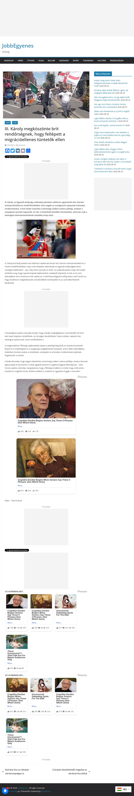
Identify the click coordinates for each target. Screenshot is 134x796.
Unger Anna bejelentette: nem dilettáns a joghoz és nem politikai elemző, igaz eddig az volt (112, 135)
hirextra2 (21, 145)
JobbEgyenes (18, 45)
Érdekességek (117, 60)
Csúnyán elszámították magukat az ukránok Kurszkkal (69, 771)
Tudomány (88, 60)
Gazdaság (64, 60)
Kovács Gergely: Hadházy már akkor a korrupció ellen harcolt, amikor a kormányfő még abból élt (112, 162)
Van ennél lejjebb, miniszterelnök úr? (109, 125)
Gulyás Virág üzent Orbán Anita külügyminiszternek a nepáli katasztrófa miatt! (110, 83)
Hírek (20, 60)
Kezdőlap (9, 60)
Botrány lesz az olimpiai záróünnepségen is (17, 771)
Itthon (30, 60)
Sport (76, 60)
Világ (41, 60)
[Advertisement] (67, 18)
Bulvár (51, 60)
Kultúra (102, 60)
